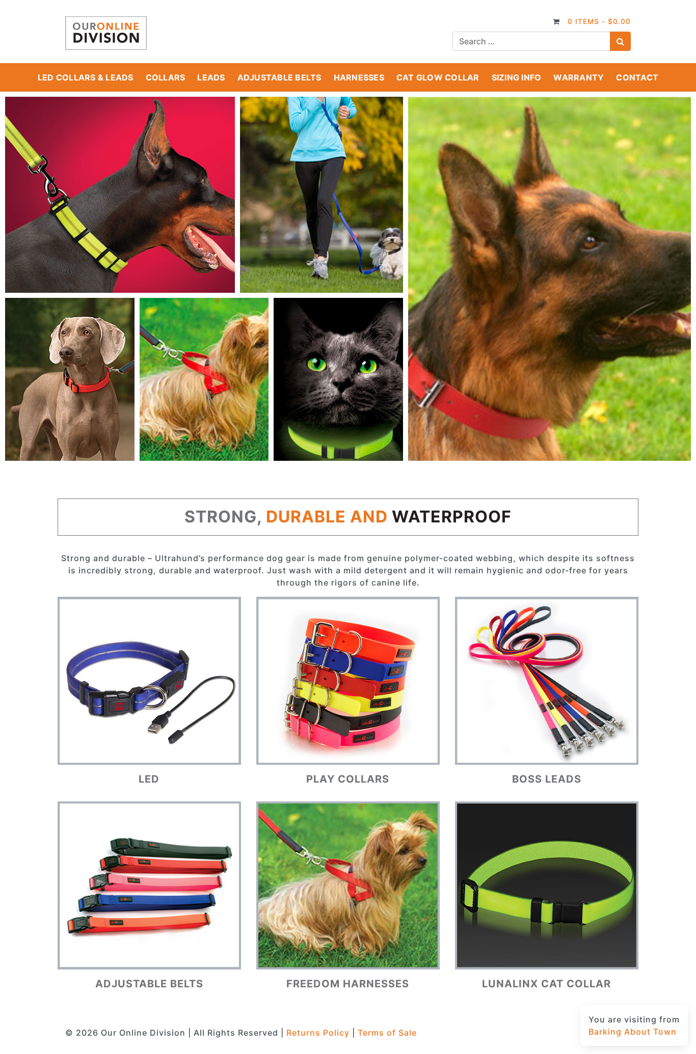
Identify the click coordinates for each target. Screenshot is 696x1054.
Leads (211, 77)
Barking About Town (632, 1032)
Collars (165, 77)
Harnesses (359, 77)
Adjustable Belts (279, 77)
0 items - (599, 21)
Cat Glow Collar (437, 77)
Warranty (578, 77)
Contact (637, 77)
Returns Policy (318, 1033)
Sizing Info (517, 77)
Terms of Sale (387, 1033)
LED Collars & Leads (85, 77)
